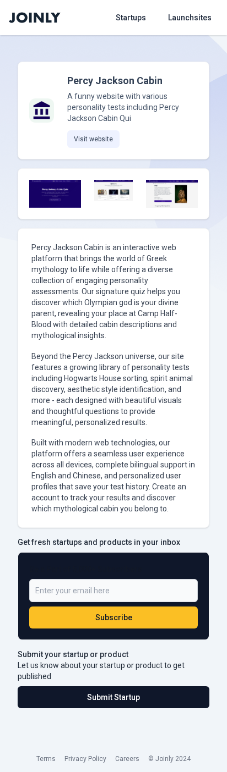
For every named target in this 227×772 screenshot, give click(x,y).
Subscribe (113, 617)
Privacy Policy (85, 759)
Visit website (93, 139)
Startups (131, 17)
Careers (127, 759)
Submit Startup (113, 697)
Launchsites (190, 17)
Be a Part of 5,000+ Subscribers (85, 569)
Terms (46, 759)
